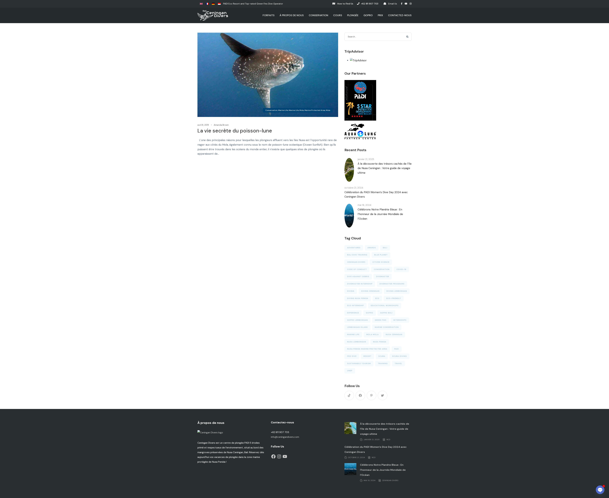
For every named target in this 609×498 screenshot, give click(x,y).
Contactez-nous (400, 15)
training (383, 363)
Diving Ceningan (370, 291)
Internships (399, 320)
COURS (337, 15)
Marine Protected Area (314, 110)
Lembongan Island (357, 327)
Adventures (353, 248)
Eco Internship (355, 305)
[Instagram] (279, 456)
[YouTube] (284, 456)
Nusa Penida (379, 342)
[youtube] (406, 3)
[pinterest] (371, 395)
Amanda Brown (221, 125)
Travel (398, 363)
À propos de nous (292, 15)
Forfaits (269, 15)
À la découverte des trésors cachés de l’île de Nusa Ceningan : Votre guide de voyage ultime (385, 168)
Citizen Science (380, 262)
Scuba (381, 356)
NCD (388, 439)
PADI (396, 349)
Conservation (318, 15)
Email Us (392, 3)
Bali (385, 248)
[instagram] (411, 3)
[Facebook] (273, 456)
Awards (371, 248)
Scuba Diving (399, 356)
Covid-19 (401, 269)
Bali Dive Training (357, 255)
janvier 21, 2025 (366, 159)
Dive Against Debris (358, 276)
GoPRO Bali (386, 313)
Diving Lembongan (396, 291)
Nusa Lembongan (356, 342)
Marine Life (283, 110)
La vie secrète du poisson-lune (234, 130)
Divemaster (382, 276)
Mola (328, 110)
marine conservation (387, 327)
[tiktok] (349, 395)
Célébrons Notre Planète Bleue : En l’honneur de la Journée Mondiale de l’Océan (380, 214)
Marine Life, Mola (296, 110)
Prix (380, 15)
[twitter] (382, 395)
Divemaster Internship (360, 284)
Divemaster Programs (392, 284)
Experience (353, 313)
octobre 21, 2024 (353, 187)
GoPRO (369, 313)
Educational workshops (385, 305)
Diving (350, 291)
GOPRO (368, 15)
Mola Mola (372, 334)
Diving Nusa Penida (357, 298)
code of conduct (357, 269)
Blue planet (381, 255)
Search (407, 37)
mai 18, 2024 (364, 205)
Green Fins (380, 320)
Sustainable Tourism (359, 363)
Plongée (352, 15)
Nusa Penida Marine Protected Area (367, 349)
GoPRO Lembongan (357, 320)
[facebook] (401, 3)
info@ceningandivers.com (285, 437)
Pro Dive (352, 356)
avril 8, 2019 (203, 125)
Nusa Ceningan (394, 334)
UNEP (349, 370)
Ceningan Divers (356, 262)
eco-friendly (393, 298)
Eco (377, 298)
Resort (367, 356)
